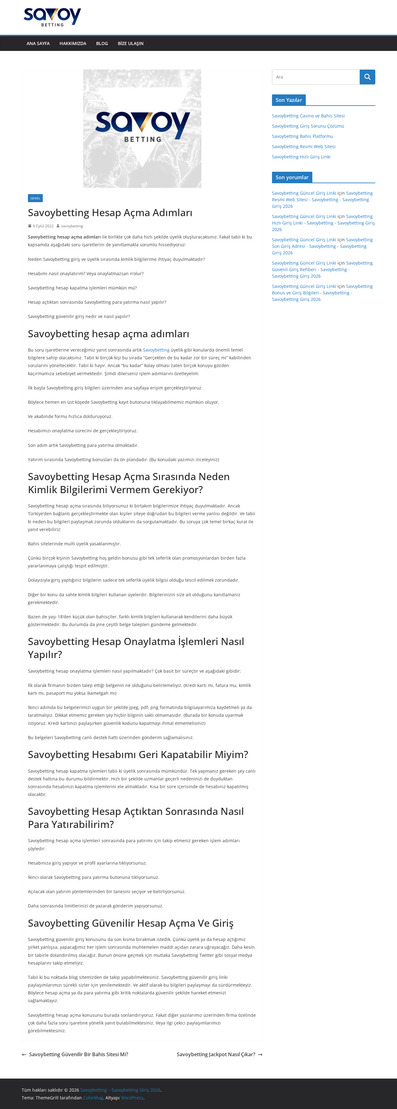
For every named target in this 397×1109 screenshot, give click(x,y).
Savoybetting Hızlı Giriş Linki (301, 157)
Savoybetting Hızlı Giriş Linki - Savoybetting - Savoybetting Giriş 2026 (323, 222)
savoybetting (72, 226)
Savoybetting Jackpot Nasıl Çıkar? (215, 1054)
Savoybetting (156, 350)
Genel (35, 198)
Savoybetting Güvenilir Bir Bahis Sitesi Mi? (78, 1054)
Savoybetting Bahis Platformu (302, 136)
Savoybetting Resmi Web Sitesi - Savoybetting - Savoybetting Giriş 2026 (322, 199)
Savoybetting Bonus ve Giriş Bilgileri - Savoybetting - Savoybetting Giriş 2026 (322, 292)
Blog (102, 43)
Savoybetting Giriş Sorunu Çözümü (308, 126)
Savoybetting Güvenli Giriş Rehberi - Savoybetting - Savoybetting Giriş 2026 (322, 269)
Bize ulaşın (131, 43)
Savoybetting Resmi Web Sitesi (304, 146)
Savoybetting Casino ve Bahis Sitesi (308, 116)
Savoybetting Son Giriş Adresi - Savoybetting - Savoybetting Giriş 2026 (322, 246)
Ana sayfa (38, 43)
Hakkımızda (73, 43)
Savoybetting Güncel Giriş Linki (304, 193)
